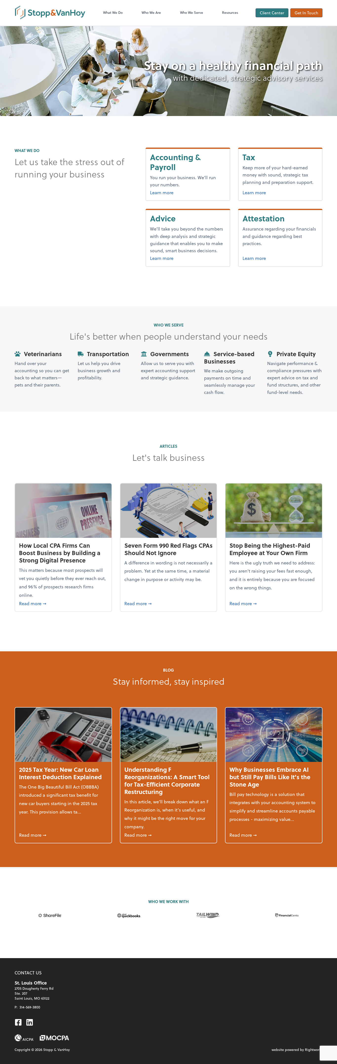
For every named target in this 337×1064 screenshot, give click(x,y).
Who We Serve (191, 12)
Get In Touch (306, 13)
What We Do (113, 12)
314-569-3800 (29, 1007)
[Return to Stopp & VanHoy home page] (50, 13)
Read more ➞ (63, 603)
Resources (230, 12)
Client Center (272, 13)
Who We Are (151, 12)
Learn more (182, 192)
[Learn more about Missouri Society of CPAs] (54, 1037)
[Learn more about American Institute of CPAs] (24, 1037)
